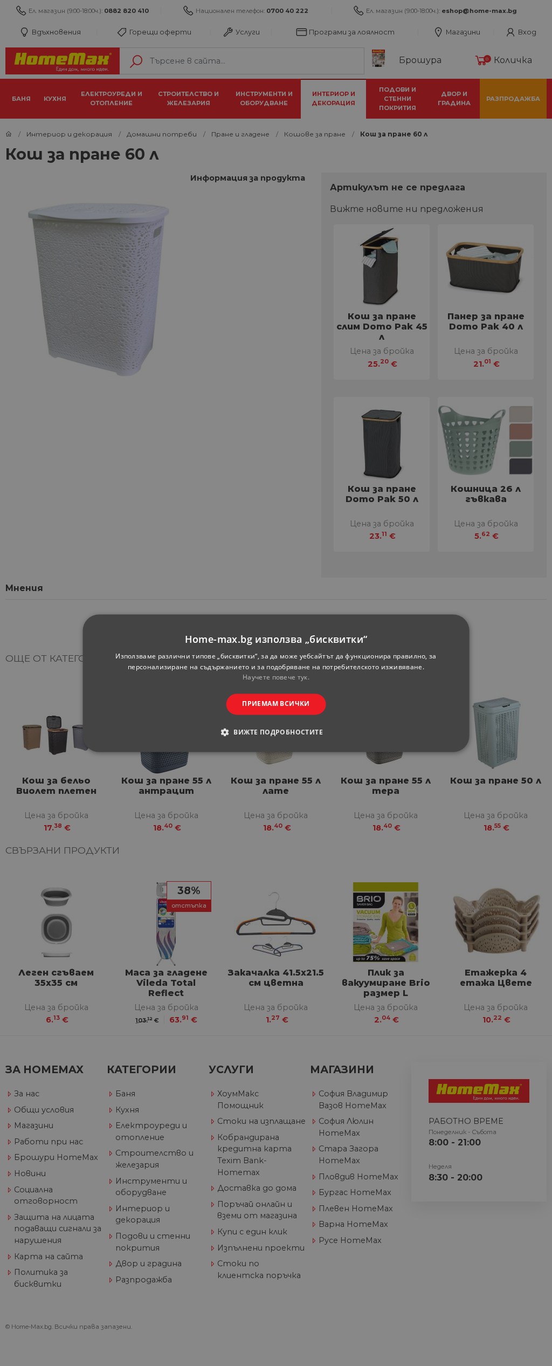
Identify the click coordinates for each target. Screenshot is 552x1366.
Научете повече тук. (276, 677)
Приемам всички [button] (276, 704)
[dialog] (276, 683)
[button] (276, 731)
